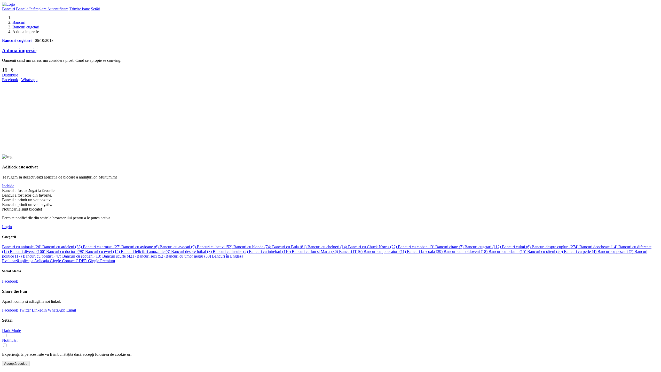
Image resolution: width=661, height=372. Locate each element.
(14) (328, 247)
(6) (140, 247)
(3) (416, 247)
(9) (178, 247)
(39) (425, 251)
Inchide (8, 186)
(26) (22, 247)
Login (7, 226)
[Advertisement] (157, 118)
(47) (42, 256)
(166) (28, 251)
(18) (466, 251)
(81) (290, 247)
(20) (545, 251)
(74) (252, 247)
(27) (102, 247)
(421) (119, 256)
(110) (270, 251)
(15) (508, 251)
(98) (65, 251)
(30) (189, 256)
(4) (580, 251)
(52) (215, 247)
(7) (450, 247)
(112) (483, 247)
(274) (555, 247)
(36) (315, 251)
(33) (62, 247)
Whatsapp (29, 80)
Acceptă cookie (15, 364)
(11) (385, 251)
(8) (192, 251)
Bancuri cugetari (25, 27)
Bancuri (18, 22)
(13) (82, 256)
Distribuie (10, 75)
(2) (231, 251)
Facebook (10, 80)
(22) (373, 247)
